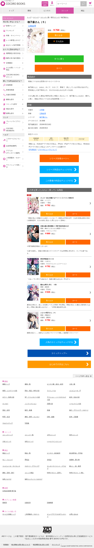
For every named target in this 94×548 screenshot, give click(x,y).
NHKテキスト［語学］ (54, 473)
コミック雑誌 (29, 473)
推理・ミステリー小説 (9, 391)
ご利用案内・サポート (13, 159)
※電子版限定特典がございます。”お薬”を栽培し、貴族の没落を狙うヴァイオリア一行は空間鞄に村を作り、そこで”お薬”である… (57, 249)
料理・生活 (6, 417)
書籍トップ (6, 384)
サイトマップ (56, 544)
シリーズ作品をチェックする (59, 169)
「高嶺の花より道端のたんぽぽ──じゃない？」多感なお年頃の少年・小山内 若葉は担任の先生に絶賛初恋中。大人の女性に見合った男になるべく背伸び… (58, 219)
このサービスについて (13, 140)
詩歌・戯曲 (50, 417)
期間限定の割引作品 (13, 53)
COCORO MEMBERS (10, 130)
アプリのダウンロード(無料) (13, 152)
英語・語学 (6, 410)
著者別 (4, 502)
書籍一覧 (28, 384)
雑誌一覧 (28, 453)
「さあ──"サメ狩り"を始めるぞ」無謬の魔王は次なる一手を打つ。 (49, 279)
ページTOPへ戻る (82, 376)
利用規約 (6, 544)
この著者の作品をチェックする (59, 180)
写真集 (27, 423)
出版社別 (28, 502)
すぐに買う (59, 59)
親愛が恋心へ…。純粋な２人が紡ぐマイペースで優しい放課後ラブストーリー (52, 333)
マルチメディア (7, 423)
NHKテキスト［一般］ (76, 473)
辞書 (48, 410)
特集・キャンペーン (13, 35)
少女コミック (6, 441)
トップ (11, 11)
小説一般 (72, 384)
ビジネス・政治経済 (53, 453)
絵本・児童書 (73, 417)
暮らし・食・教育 (75, 466)
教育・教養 (28, 410)
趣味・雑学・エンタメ (32, 417)
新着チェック (11, 26)
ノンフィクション (30, 404)
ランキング (10, 30)
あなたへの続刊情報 (13, 45)
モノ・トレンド (7, 460)
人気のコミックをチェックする (59, 342)
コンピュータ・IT (75, 391)
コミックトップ (7, 435)
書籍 (29, 11)
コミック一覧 (29, 435)
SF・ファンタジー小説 (32, 397)
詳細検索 (9, 85)
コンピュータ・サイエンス (11, 466)
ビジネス (47, 11)
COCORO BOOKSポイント (12, 76)
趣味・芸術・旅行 (8, 473)
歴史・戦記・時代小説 (32, 391)
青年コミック (73, 435)
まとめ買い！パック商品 (13, 69)
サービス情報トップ (9, 514)
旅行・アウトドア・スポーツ (78, 410)
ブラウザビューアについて (47, 150)
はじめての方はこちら (59, 364)
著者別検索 (10, 90)
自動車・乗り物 (74, 460)
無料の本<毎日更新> (13, 58)
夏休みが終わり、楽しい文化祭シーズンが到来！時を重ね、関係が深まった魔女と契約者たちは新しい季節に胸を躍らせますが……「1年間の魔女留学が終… (58, 306)
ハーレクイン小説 (75, 404)
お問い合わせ (73, 514)
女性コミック (29, 441)
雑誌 (82, 11)
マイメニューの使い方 (13, 166)
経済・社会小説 (74, 397)
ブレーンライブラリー (13, 122)
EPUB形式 (32, 150)
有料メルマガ (6, 479)
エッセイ (5, 404)
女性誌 (49, 460)
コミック (64, 11)
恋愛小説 (50, 404)
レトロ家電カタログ (13, 40)
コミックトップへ (59, 353)
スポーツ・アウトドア (32, 466)
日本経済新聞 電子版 (9, 491)
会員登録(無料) (11, 146)
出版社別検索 (11, 95)
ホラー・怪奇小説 (8, 397)
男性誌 (27, 460)
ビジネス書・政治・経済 (55, 384)
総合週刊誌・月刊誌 (75, 453)
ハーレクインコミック (54, 441)
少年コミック (51, 435)
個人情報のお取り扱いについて (20, 544)
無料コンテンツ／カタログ (33, 479)
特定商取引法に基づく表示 (41, 544)
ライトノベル (51, 391)
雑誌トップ (6, 453)
